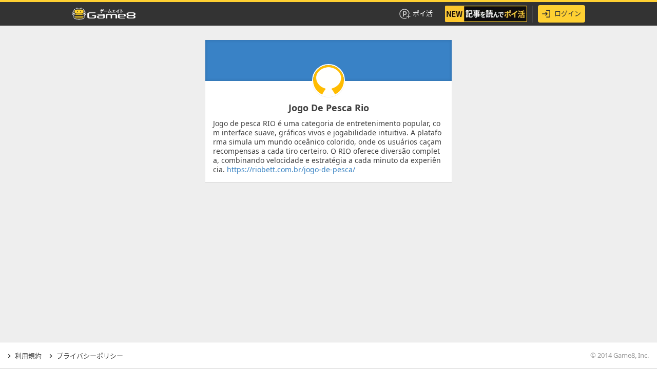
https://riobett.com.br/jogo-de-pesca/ (291, 169)
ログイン (567, 13)
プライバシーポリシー (89, 355)
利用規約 (28, 355)
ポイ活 (423, 13)
